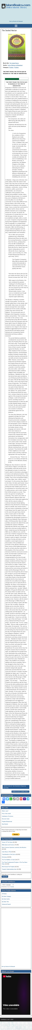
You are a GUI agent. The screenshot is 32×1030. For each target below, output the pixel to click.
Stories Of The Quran (7, 842)
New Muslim (5, 824)
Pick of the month (6, 813)
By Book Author (6, 899)
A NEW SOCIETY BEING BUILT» (20, 791)
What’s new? (5, 811)
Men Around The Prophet (8, 866)
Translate (12, 886)
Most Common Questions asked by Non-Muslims (14, 847)
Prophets (11, 67)
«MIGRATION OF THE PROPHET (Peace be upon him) (14, 786)
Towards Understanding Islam (9, 869)
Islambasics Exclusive (7, 816)
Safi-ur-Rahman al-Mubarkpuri (15, 65)
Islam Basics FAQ (6, 851)
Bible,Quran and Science (8, 844)
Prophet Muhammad (7, 821)
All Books (4, 893)
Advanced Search (6, 904)
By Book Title (5, 901)
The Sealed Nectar (14, 63)
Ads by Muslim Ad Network (16, 21)
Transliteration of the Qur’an (9, 854)
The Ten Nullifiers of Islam (8, 859)
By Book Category (6, 896)
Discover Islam (5, 818)
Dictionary (4, 857)
